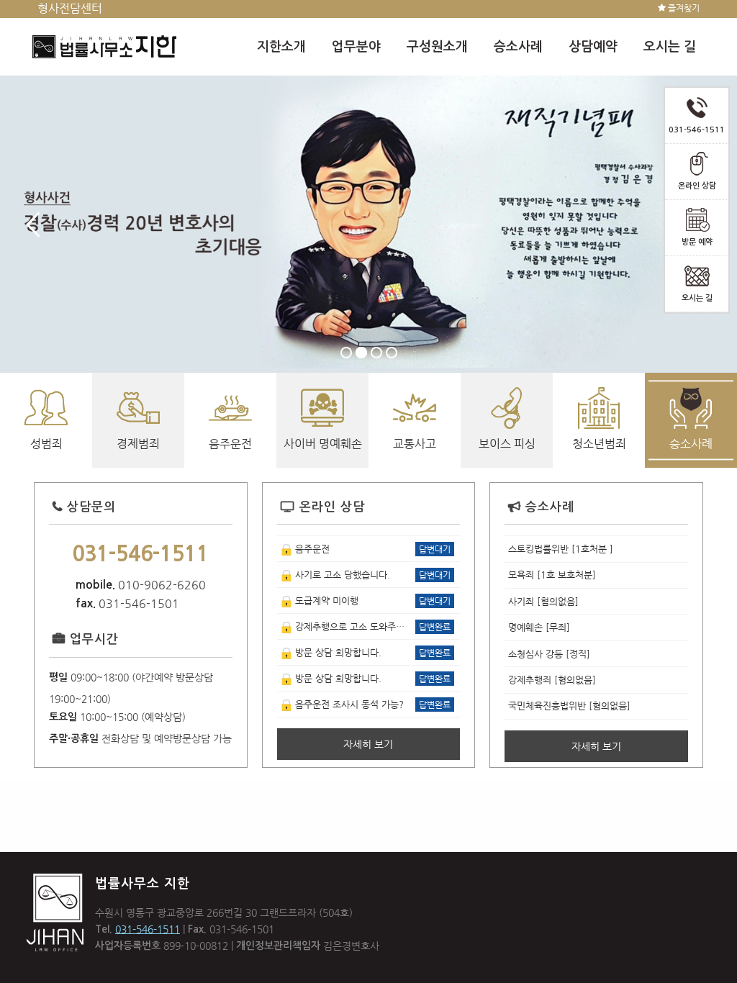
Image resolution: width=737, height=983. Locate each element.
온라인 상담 (697, 186)
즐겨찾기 (683, 8)
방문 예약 (697, 242)
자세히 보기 (368, 744)
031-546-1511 (147, 929)
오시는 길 (697, 298)
